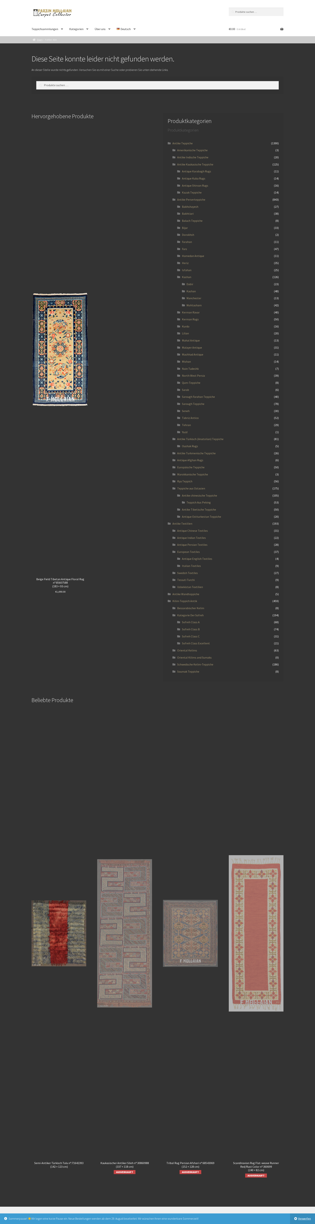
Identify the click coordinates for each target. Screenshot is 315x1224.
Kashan (186, 277)
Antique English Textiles (197, 559)
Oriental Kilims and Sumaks (194, 657)
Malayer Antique (192, 347)
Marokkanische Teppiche (192, 474)
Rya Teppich (184, 481)
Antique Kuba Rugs (193, 178)
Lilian (185, 333)
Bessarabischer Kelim (190, 608)
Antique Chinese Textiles (192, 530)
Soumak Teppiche (188, 671)
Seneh (186, 411)
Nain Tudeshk (190, 368)
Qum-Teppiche (191, 382)
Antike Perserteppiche (191, 199)
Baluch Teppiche (192, 220)
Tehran (186, 425)
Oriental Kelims (187, 650)
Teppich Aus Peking (198, 502)
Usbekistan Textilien (190, 587)
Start (39, 39)
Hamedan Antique (193, 256)
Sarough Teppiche (193, 404)
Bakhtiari (188, 213)
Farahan (187, 242)
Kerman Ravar (191, 312)
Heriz (185, 263)
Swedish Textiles (187, 573)
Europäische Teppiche (191, 467)
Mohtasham (194, 305)
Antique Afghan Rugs (190, 460)
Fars (184, 249)
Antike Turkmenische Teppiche (196, 453)
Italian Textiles (191, 566)
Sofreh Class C (191, 636)
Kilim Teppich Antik (184, 601)
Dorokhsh (188, 235)
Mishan (186, 361)
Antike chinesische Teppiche (199, 495)
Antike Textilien (182, 523)
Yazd (184, 432)
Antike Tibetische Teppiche (199, 509)
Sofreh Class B (191, 629)
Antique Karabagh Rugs (196, 171)
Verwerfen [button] (304, 1218)
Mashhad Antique (192, 354)
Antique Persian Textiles (192, 544)
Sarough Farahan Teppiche (198, 397)
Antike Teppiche (182, 143)
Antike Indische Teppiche (192, 157)
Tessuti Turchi (186, 580)
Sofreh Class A (191, 622)
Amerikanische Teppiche (192, 150)
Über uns (100, 29)
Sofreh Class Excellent (196, 643)
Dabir (189, 284)
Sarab (185, 390)
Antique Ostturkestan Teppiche (201, 516)
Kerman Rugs (190, 319)
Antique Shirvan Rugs (195, 185)
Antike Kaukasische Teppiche (195, 164)
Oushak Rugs (190, 446)
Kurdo (185, 326)
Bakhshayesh (190, 206)
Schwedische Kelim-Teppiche (195, 664)
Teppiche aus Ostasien (191, 488)
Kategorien (76, 29)
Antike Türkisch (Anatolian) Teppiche (200, 439)
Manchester (193, 298)
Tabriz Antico (190, 418)
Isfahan (186, 270)
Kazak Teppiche (192, 192)
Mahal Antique (191, 340)
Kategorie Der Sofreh (190, 615)
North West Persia (193, 375)
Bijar (185, 228)
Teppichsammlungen (45, 29)
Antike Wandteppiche (185, 594)
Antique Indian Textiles (191, 538)
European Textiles (188, 552)
